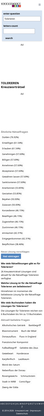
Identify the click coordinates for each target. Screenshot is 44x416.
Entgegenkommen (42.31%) (16, 238)
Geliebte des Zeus (29, 347)
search (9, 38)
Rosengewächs (9, 375)
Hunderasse (22, 353)
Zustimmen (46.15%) (12, 227)
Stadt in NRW (9, 381)
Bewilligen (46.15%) (12, 216)
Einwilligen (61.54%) (12, 142)
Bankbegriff (35, 325)
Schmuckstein (28, 375)
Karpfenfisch (8, 359)
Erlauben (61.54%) (11, 148)
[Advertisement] (22, 61)
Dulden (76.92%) (10, 137)
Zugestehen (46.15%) (12, 221)
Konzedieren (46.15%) (13, 210)
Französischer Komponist (15, 342)
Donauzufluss (9, 336)
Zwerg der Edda (10, 387)
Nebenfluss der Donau (13, 370)
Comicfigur (24, 381)
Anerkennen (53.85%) (13, 187)
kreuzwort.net (21, 410)
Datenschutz (22, 413)
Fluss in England (27, 336)
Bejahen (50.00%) (11, 199)
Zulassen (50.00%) (11, 204)
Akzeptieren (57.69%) (13, 170)
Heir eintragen (11, 256)
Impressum (35, 410)
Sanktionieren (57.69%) (14, 182)
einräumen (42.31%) (12, 232)
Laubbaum (23, 359)
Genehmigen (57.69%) (13, 154)
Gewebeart (7, 353)
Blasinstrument (10, 330)
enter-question (11, 13)
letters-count (10, 25)
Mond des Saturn (11, 364)
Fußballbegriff (9, 347)
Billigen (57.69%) (10, 159)
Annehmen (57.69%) (12, 165)
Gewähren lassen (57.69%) (15, 176)
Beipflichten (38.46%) (13, 244)
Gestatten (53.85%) (12, 193)
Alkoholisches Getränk (13, 325)
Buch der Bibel (28, 330)
